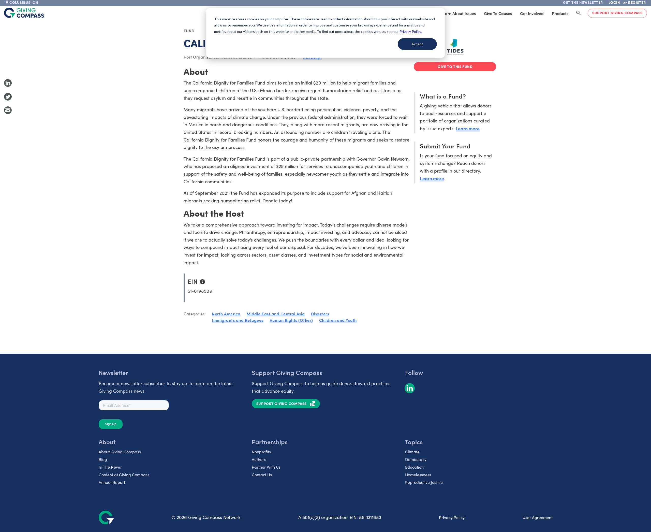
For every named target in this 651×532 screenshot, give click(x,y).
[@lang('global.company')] (24, 13)
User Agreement (538, 517)
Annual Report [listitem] (112, 482)
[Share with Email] (8, 110)
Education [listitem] (414, 467)
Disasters (320, 313)
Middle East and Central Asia (276, 313)
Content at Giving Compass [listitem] (124, 474)
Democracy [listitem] (415, 459)
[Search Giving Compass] (578, 13)
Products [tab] (560, 13)
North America (226, 313)
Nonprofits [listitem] (261, 451)
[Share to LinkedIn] (8, 83)
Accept (417, 44)
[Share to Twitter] (8, 97)
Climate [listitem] (412, 451)
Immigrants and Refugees (237, 320)
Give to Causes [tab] (498, 13)
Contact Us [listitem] (262, 474)
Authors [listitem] (259, 459)
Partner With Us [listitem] (266, 467)
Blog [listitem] (103, 459)
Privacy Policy (452, 517)
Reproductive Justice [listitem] (424, 482)
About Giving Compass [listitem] (120, 451)
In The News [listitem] (110, 467)
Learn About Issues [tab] (458, 13)
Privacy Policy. (411, 31)
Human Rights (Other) (291, 320)
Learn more (468, 128)
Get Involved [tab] (532, 13)
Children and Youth (338, 320)
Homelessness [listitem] (418, 474)
